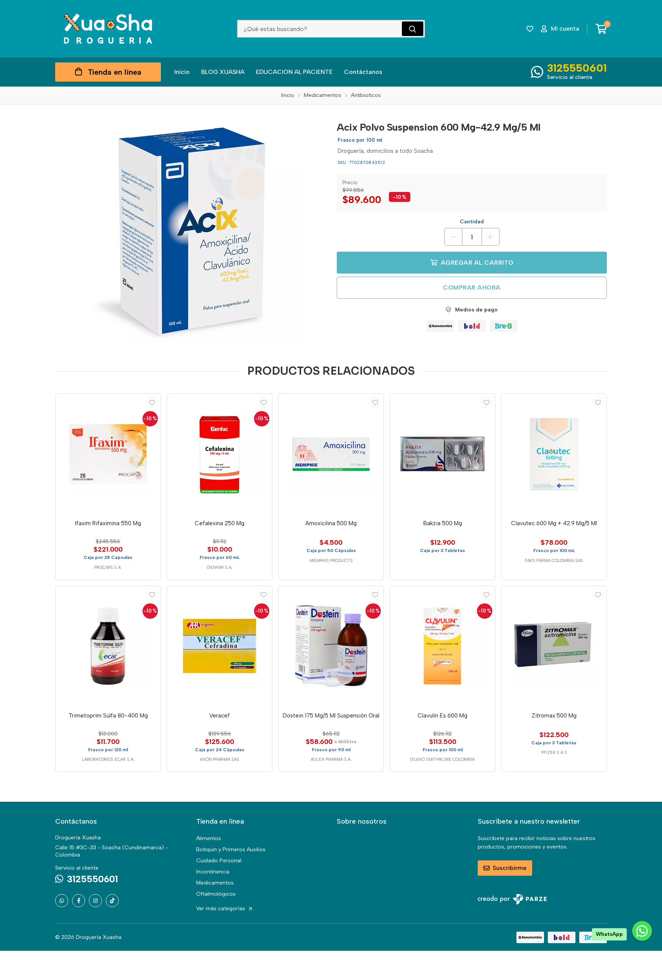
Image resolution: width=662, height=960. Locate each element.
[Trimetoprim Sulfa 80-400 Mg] (108, 646)
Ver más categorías (221, 908)
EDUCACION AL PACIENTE (294, 71)
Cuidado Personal (218, 860)
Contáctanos (363, 71)
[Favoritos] (529, 28)
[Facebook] (78, 900)
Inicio (182, 71)
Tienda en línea (114, 72)
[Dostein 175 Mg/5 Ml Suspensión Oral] (331, 646)
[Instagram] (95, 900)
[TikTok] (112, 900)
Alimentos (208, 838)
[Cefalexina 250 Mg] (219, 453)
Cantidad (472, 221)
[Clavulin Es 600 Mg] (442, 646)
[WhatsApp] (61, 900)
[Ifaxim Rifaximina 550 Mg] (108, 453)
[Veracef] (219, 646)
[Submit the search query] (412, 28)
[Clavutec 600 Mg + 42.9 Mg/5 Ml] (553, 453)
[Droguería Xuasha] (108, 28)
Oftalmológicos (216, 894)
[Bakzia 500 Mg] (442, 453)
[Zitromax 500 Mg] (553, 646)
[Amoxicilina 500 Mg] (331, 453)
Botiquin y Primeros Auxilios (230, 849)
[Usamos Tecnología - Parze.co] (512, 899)
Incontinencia (212, 871)
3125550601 (577, 67)
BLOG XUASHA (222, 71)
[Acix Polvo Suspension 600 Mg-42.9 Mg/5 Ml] (190, 231)
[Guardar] (152, 402)
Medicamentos (215, 883)
